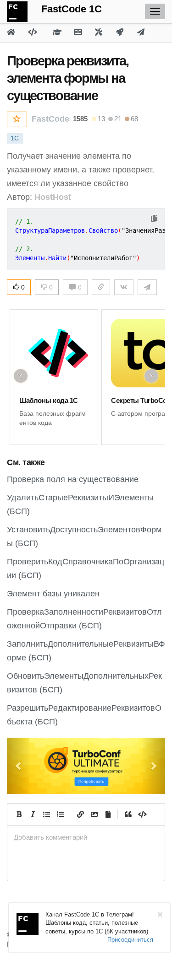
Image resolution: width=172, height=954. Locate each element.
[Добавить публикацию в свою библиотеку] (17, 119)
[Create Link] (80, 814)
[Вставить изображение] (94, 814)
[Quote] (128, 814)
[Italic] (32, 814)
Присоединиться (130, 939)
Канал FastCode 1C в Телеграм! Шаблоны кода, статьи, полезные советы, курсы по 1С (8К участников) (96, 923)
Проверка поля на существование (73, 479)
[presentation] (86, 837)
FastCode (50, 118)
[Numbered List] (60, 814)
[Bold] (19, 814)
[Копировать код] (154, 219)
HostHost (52, 197)
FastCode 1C (71, 9)
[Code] (142, 814)
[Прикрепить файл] (108, 814)
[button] (19, 766)
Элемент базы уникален (53, 593)
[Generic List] (46, 814)
